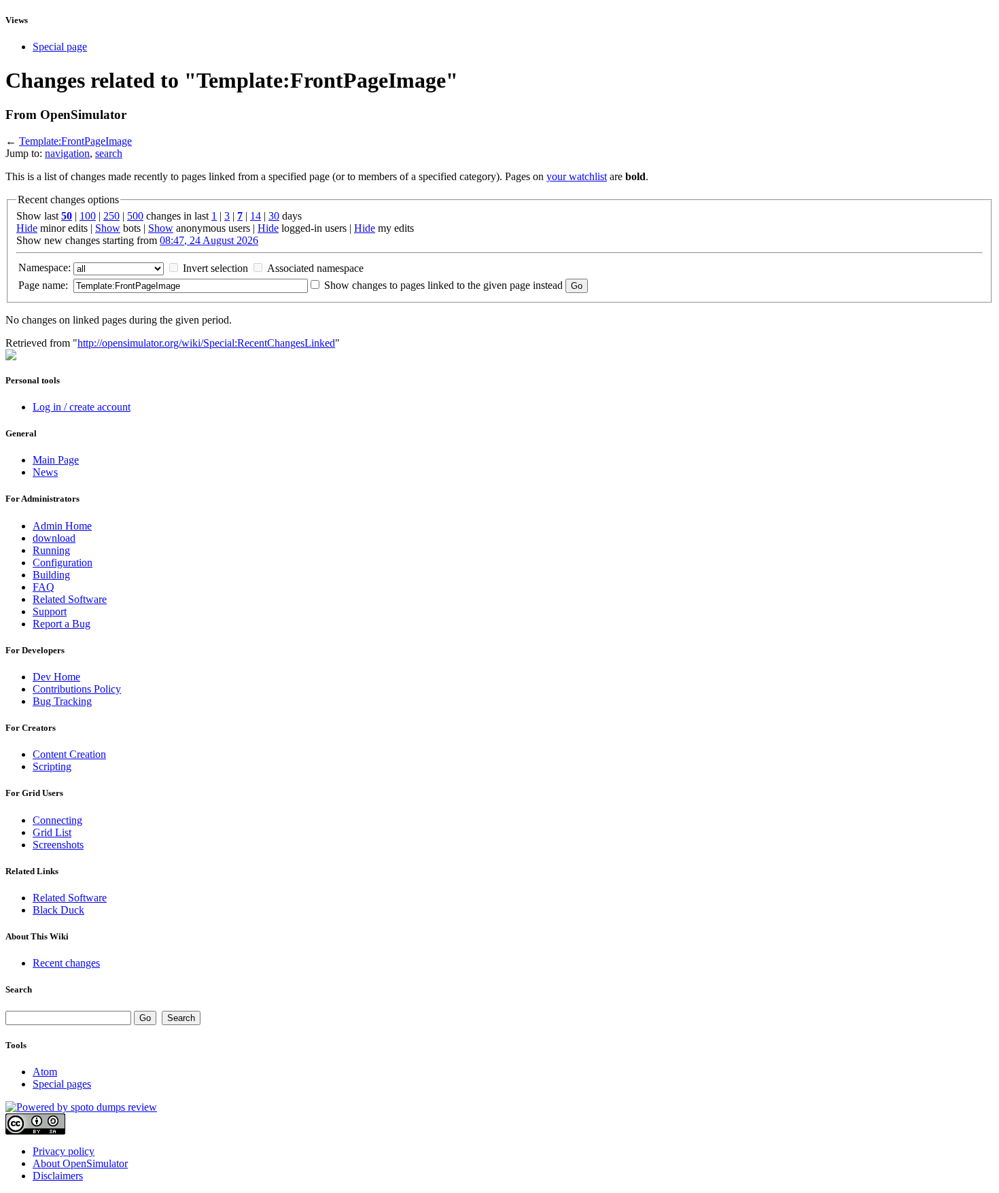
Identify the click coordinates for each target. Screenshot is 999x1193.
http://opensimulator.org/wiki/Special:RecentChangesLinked (206, 343)
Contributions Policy (77, 689)
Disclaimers (58, 1175)
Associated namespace (315, 268)
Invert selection (215, 268)
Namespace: (44, 267)
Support (50, 611)
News (45, 472)
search (108, 153)
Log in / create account (81, 407)
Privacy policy (63, 1151)
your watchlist (576, 176)
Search (18, 989)
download (54, 538)
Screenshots (58, 844)
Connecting (57, 820)
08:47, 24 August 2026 (209, 240)
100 (88, 216)
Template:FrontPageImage (75, 141)
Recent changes (66, 963)
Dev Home (56, 676)
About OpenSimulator (80, 1163)
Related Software (70, 599)
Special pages (62, 1084)
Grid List (52, 832)
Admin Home (62, 526)
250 (111, 216)
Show (107, 228)
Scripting (52, 766)
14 (255, 216)
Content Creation (69, 754)
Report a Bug (61, 623)
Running (51, 550)
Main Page (56, 460)
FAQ (43, 587)
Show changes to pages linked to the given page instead (443, 285)
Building (51, 575)
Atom (45, 1071)
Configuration (62, 562)
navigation (67, 153)
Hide (26, 228)
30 (273, 216)
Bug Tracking (62, 701)
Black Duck (58, 910)
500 (135, 216)
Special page (60, 46)
